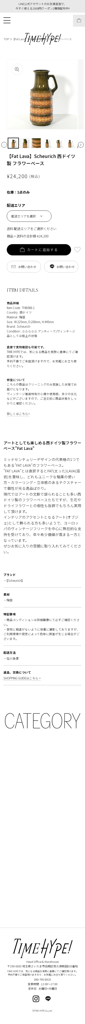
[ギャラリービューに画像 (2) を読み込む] (24, 143)
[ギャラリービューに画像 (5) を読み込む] (58, 143)
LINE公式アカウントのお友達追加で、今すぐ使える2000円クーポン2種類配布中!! (42, 6)
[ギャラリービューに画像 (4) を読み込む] (47, 143)
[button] (77, 250)
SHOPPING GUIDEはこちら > (22, 678)
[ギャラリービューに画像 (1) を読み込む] (13, 143)
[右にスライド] (81, 145)
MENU (7, 20)
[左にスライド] (4, 145)
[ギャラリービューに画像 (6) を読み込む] (70, 143)
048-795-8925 (42, 979)
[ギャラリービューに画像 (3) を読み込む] (36, 143)
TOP (6, 39)
